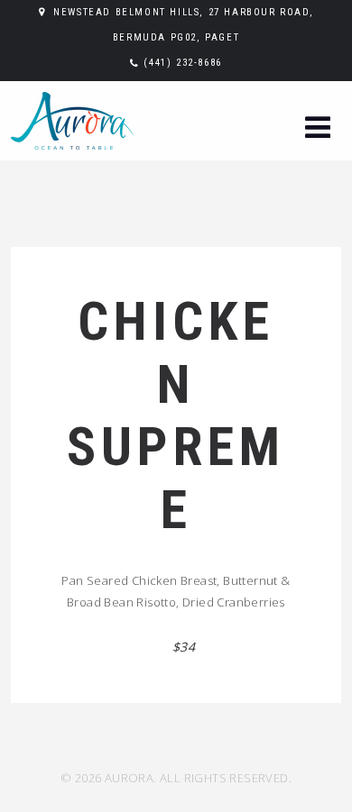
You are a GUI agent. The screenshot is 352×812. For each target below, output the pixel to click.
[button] (317, 129)
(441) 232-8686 (182, 62)
